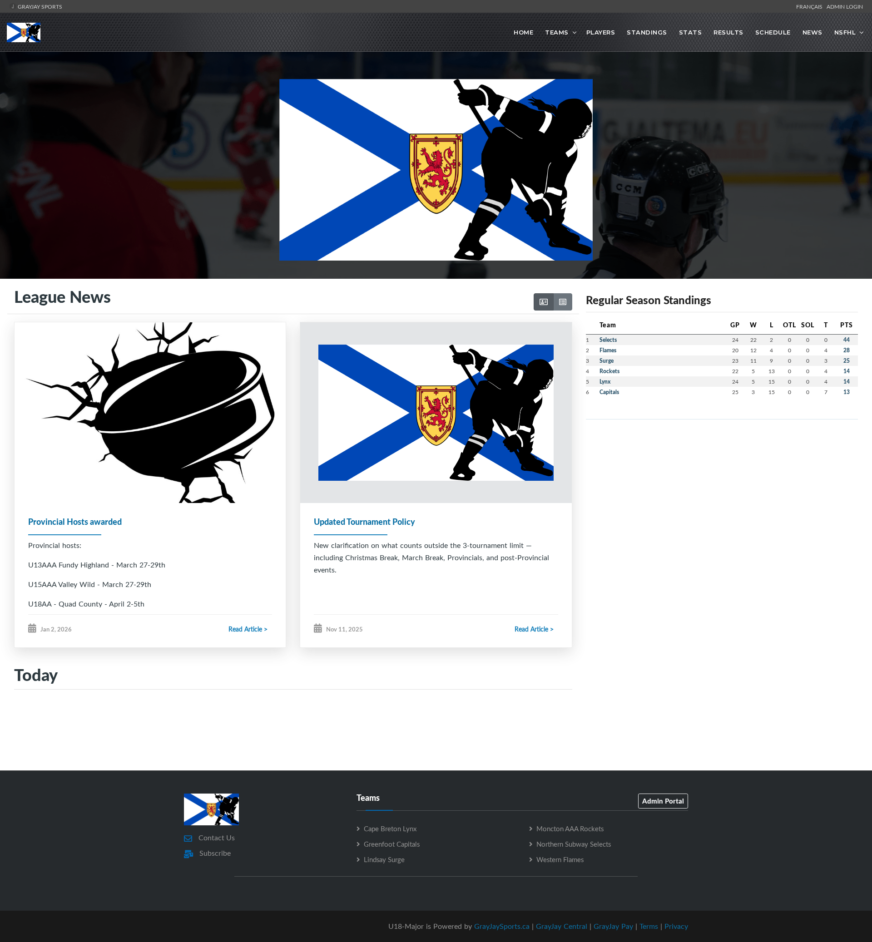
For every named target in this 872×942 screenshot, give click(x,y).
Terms (648, 926)
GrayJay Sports (39, 6)
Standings (647, 32)
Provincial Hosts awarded (75, 522)
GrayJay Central (561, 926)
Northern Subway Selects (573, 843)
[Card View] (544, 302)
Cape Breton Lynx (390, 828)
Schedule (773, 32)
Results (728, 32)
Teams (557, 32)
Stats (690, 32)
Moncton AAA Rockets (570, 828)
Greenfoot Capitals (392, 843)
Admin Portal (663, 801)
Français (810, 6)
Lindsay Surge (384, 859)
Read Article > (248, 629)
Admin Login (845, 6)
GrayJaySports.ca (502, 926)
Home (523, 32)
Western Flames (560, 859)
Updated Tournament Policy (364, 522)
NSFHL (845, 32)
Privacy (676, 926)
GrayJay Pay (613, 926)
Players (600, 32)
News (812, 32)
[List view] (562, 302)
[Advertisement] (436, 729)
